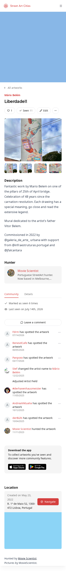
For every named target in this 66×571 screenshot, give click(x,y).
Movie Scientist (28, 271)
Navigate (50, 501)
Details (28, 294)
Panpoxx (17, 357)
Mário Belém (12, 95)
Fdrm (15, 332)
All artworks (15, 87)
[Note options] (59, 332)
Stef (14, 368)
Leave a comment (35, 322)
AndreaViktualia (22, 403)
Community (11, 294)
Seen (28, 110)
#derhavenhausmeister (26, 388)
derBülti (17, 418)
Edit (45, 110)
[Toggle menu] (60, 5)
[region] (33, 47)
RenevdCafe (19, 343)
